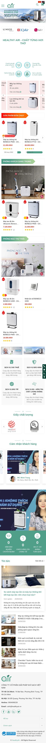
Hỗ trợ (5, 718)
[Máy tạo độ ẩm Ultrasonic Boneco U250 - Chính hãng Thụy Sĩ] (12, 218)
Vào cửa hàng (14, 92)
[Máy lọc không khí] (33, 93)
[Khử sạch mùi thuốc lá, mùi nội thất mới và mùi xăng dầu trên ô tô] (8, 641)
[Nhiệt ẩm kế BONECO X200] (34, 295)
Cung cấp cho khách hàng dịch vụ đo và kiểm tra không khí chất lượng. (34, 399)
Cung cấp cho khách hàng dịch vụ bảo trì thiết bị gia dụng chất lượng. (12, 395)
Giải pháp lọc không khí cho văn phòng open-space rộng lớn (30, 628)
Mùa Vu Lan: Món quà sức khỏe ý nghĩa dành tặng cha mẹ (31, 650)
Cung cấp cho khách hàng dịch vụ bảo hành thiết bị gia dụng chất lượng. (34, 373)
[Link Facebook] (3, 712)
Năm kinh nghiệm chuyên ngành (8, 549)
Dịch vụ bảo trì (11, 389)
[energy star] (34, 426)
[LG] (38, 29)
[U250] (11, 351)
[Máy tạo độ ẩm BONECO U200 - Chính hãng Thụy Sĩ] (12, 295)
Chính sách (7, 725)
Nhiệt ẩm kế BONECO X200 (33, 300)
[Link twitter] (19, 712)
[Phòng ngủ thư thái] (23, 260)
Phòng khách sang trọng (17, 161)
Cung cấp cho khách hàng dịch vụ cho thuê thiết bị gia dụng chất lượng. (11, 373)
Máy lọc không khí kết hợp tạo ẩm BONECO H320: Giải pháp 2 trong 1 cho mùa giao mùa (31, 617)
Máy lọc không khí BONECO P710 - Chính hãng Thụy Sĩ (33, 141)
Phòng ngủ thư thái (13, 239)
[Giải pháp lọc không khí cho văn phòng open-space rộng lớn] (8, 630)
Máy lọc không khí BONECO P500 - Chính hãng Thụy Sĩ (12, 141)
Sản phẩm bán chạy (13, 116)
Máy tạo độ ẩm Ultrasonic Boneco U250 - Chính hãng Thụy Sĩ (10, 222)
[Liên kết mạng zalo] (44, 373)
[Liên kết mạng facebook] (44, 370)
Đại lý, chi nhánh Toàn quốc (37, 549)
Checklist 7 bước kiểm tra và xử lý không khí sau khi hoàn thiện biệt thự (30, 661)
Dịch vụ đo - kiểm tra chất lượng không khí (34, 391)
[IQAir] (23, 29)
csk (8, 706)
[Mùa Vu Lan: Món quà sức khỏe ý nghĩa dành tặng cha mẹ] (8, 652)
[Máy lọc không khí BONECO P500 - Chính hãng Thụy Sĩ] (34, 218)
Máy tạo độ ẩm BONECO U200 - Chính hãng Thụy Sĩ (12, 300)
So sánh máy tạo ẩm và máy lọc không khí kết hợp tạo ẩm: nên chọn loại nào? (22, 593)
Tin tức (5, 561)
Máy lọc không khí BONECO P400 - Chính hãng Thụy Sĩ (12, 333)
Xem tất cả (22, 517)
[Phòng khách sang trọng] (23, 182)
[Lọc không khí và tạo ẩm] (33, 108)
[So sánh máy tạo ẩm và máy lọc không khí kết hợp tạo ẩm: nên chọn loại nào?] (23, 577)
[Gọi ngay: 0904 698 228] (44, 366)
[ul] (12, 426)
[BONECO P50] (23, 14)
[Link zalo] (14, 712)
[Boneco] (8, 29)
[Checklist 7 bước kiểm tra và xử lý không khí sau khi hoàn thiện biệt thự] (8, 663)
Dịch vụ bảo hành (34, 367)
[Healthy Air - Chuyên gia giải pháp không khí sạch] (10, 5)
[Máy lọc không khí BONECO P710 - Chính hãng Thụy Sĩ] (34, 136)
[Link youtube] (8, 712)
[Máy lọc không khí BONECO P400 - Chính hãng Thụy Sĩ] (12, 329)
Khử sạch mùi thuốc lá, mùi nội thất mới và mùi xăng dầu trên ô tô (31, 639)
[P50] (34, 351)
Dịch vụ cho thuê (11, 367)
